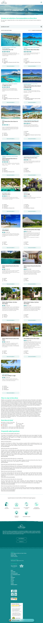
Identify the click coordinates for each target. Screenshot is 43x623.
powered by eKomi (17, 618)
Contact (12, 583)
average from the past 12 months (15, 606)
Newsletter (13, 577)
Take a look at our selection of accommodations (10, 439)
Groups (12, 581)
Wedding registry (14, 584)
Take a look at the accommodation (8, 469)
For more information (5, 446)
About (12, 570)
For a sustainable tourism (15, 574)
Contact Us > (21, 541)
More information (4, 456)
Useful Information (14, 573)
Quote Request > (21, 538)
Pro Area (12, 580)
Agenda (12, 578)
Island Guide (13, 571)
